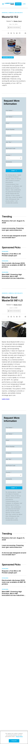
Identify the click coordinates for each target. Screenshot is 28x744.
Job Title (9, 142)
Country (9, 155)
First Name (9, 110)
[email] (19, 33)
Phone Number (10, 129)
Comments (9, 162)
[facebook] (8, 33)
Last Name (9, 117)
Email (8, 123)
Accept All (14, 740)
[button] (3, 4)
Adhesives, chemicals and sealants (12, 12)
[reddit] (17, 33)
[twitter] (14, 33)
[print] (25, 33)
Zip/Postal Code (10, 148)
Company (8, 136)
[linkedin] (11, 33)
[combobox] (14, 158)
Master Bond (18, 21)
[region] (14, 737)
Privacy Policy (19, 736)
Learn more (5, 399)
